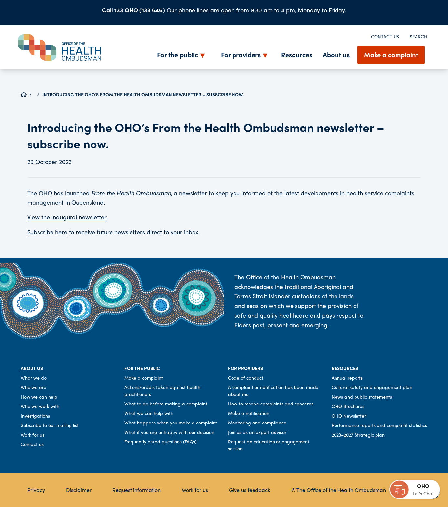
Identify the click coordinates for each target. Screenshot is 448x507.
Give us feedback (249, 490)
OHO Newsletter (349, 415)
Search (418, 36)
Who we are (33, 387)
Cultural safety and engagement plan (372, 387)
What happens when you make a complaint (170, 422)
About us (336, 54)
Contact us (385, 36)
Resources (296, 54)
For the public (177, 54)
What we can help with (148, 413)
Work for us (32, 434)
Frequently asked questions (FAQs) (160, 441)
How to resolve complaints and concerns (270, 403)
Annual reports (347, 377)
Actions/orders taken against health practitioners (162, 390)
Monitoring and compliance (257, 422)
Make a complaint (391, 54)
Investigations (35, 415)
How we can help (39, 396)
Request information (136, 490)
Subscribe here (47, 232)
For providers (241, 54)
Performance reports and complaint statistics (379, 425)
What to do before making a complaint (165, 403)
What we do (34, 377)
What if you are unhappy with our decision (169, 432)
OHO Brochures (348, 406)
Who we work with (40, 406)
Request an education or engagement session (268, 445)
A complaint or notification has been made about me (273, 390)
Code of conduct (245, 377)
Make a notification (248, 413)
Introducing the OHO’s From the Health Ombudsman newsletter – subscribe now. (143, 94)
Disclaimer (79, 490)
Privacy (36, 490)
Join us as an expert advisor (257, 432)
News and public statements (362, 396)
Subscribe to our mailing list (50, 425)
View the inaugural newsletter (66, 217)
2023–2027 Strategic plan (358, 434)
